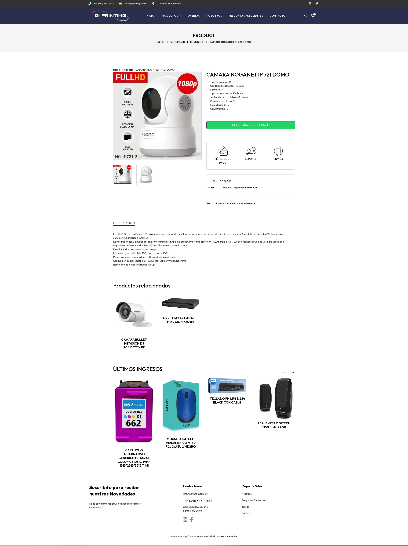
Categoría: (226, 187)
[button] (292, 372)
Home (116, 69)
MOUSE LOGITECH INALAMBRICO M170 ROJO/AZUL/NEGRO (181, 442)
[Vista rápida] (153, 308)
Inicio (160, 42)
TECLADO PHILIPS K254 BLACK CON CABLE (227, 400)
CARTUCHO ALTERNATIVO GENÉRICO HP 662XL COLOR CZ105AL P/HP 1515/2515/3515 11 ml (134, 457)
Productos (127, 69)
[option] (122, 174)
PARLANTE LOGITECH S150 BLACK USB (274, 425)
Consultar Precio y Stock (252, 125)
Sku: (208, 187)
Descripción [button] (124, 223)
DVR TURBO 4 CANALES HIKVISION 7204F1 (180, 320)
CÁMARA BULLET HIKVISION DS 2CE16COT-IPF (134, 343)
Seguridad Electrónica (186, 42)
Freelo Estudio (229, 536)
